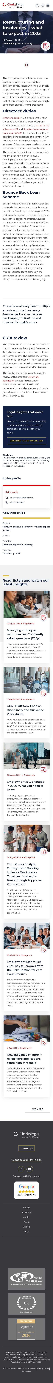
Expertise (26, 1212)
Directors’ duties (11, 118)
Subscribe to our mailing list (26, 441)
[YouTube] (29, 1169)
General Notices (29, 1368)
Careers (26, 1227)
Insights (26, 1217)
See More (37, 1109)
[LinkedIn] (21, 1169)
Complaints (26, 1371)
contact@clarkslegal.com (21, 497)
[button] (26, 1190)
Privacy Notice (43, 1368)
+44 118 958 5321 (17, 502)
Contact (26, 1231)
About (26, 1222)
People (26, 1207)
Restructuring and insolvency (17, 43)
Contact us (26, 1148)
